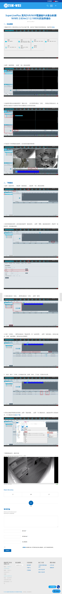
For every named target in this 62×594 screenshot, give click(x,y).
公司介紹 (52, 565)
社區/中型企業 (41, 569)
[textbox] (19, 565)
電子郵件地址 (25, 536)
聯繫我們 (52, 567)
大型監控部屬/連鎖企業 (42, 566)
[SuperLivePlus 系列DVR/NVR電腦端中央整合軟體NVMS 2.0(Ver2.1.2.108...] (1, 297)
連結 (53, 27)
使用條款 (24, 591)
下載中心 (29, 567)
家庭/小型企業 (41, 572)
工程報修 (29, 570)
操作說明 (29, 565)
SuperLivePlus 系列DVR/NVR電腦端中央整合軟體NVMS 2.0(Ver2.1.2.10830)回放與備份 (31, 17)
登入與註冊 (50, 1)
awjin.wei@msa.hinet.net (10, 576)
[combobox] (19, 565)
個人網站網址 (24, 541)
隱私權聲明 (29, 591)
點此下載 (17, 415)
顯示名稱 (24, 530)
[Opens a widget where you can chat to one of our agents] (56, 591)
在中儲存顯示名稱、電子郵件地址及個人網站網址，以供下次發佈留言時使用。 (38, 547)
